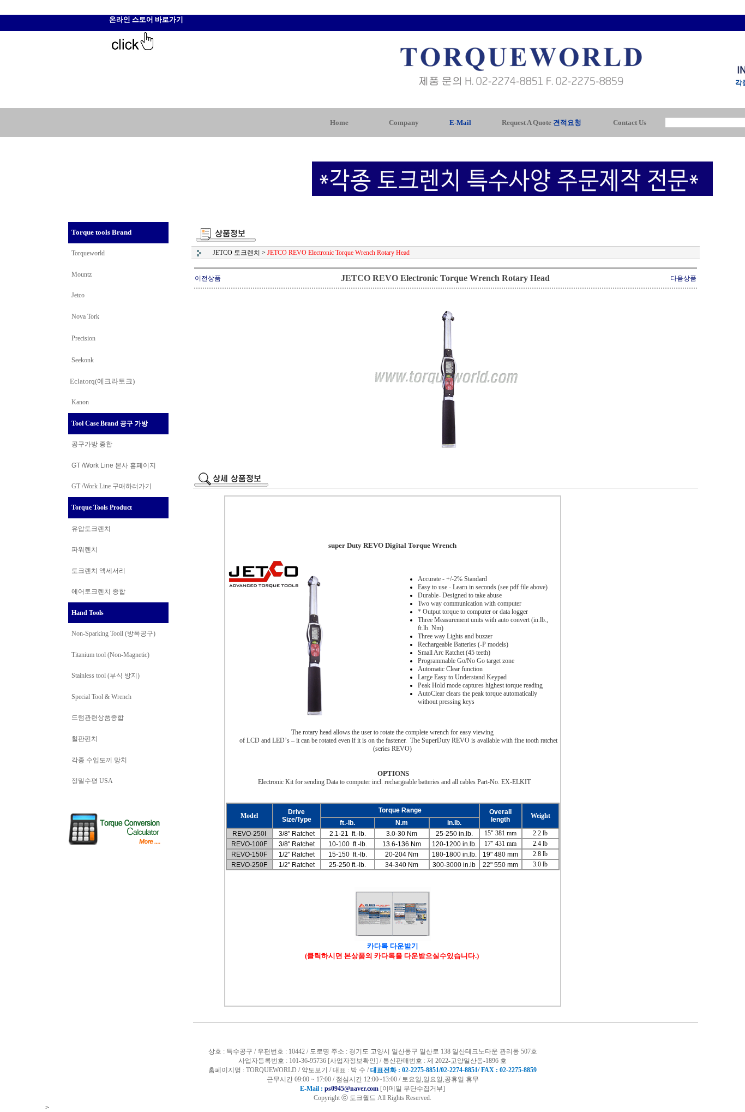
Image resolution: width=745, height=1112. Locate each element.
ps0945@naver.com (351, 1088)
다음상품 (683, 278)
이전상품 (208, 278)
